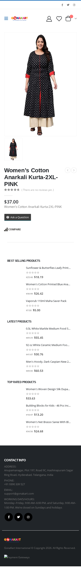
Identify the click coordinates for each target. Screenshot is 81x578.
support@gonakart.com (19, 493)
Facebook (9, 517)
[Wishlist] (59, 18)
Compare (14, 229)
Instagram (28, 517)
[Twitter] (68, 4)
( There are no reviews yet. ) (38, 190)
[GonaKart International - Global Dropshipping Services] (19, 18)
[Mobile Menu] (7, 18)
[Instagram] (74, 4)
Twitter (18, 517)
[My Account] (49, 18)
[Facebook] (62, 4)
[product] (15, 272)
